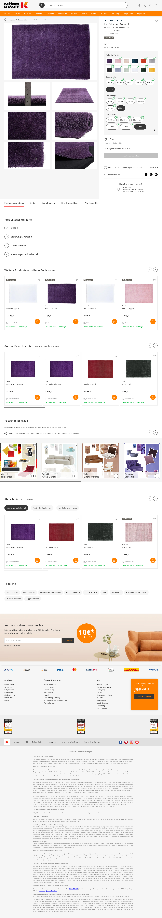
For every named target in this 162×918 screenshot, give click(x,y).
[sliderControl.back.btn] (150, 270)
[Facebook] (146, 174)
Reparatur (100, 698)
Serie (32, 203)
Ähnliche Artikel (92, 203)
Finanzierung (49, 690)
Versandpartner (123, 148)
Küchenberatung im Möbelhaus (56, 700)
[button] (118, 61)
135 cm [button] (120, 101)
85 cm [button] (129, 82)
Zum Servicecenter (144, 696)
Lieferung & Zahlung (104, 695)
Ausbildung (101, 706)
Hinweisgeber (51, 742)
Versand (116, 47)
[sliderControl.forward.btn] (155, 270)
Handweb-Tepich (88, 353)
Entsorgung (101, 690)
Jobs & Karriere (102, 703)
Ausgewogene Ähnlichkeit (16, 508)
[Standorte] (139, 5)
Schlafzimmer (9, 687)
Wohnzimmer (9, 684)
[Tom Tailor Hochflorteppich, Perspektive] (74, 96)
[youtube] (137, 742)
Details (14, 227)
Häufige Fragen (102, 684)
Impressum (16, 742)
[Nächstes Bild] (155, 432)
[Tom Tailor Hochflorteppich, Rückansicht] (74, 155)
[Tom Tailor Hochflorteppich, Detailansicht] (27, 126)
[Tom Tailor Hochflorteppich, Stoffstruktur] (27, 155)
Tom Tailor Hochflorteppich (15, 277)
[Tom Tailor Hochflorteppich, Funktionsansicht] (74, 126)
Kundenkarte (49, 687)
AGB (26, 742)
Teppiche (10, 584)
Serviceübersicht (50, 684)
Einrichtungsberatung (52, 698)
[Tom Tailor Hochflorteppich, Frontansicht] (50, 51)
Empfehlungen (48, 203)
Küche (6, 700)
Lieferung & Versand (21, 236)
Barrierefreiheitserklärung (70, 742)
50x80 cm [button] (111, 120)
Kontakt (99, 692)
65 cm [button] (119, 82)
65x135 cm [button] (124, 120)
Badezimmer (9, 692)
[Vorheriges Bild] (150, 432)
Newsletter (48, 695)
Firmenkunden (49, 703)
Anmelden (68, 641)
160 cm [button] (149, 82)
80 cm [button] (110, 101)
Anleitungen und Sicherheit (25, 254)
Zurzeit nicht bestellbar (131, 156)
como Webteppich (127, 353)
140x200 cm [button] (112, 127)
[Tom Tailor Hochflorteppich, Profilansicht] (27, 96)
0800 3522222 (127, 188)
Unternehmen (102, 700)
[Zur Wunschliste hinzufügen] (156, 21)
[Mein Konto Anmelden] (145, 5)
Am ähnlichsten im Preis (42, 508)
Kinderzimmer (9, 695)
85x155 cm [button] (137, 120)
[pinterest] (126, 742)
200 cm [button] (141, 101)
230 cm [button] (110, 108)
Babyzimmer (9, 690)
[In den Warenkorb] (37, 321)
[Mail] (156, 174)
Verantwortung (102, 708)
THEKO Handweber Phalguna (15, 353)
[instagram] (131, 742)
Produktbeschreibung (14, 203)
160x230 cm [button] (126, 127)
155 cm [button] (130, 101)
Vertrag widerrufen (104, 687)
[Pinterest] (151, 174)
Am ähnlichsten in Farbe (68, 508)
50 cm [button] (110, 82)
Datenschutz (37, 742)
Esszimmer (8, 698)
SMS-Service (48, 692)
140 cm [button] (139, 82)
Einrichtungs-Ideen (69, 203)
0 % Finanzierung (19, 245)
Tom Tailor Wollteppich (129, 516)
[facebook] (120, 742)
